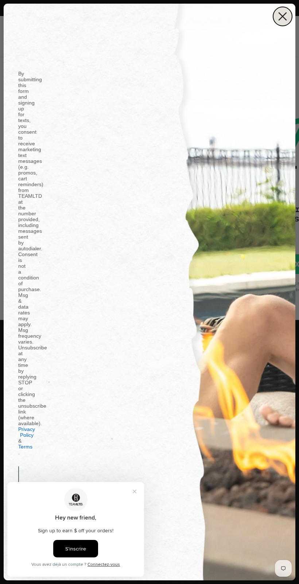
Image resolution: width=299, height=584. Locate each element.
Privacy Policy (26, 432)
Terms (25, 447)
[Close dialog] (282, 16)
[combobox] (21, 477)
